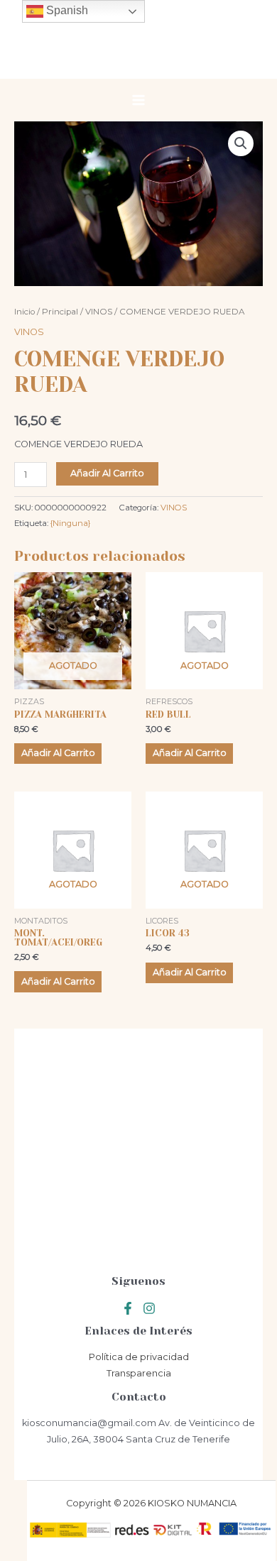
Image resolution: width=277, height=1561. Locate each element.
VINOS (98, 312)
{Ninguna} (70, 523)
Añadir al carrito (107, 473)
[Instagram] (149, 1308)
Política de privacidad (139, 1357)
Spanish (65, 10)
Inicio (24, 312)
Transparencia (139, 1373)
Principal (60, 312)
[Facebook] (127, 1308)
